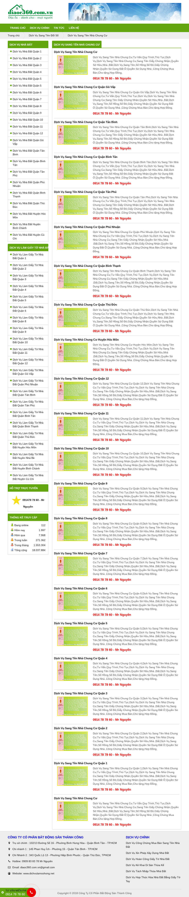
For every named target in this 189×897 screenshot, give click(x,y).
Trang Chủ (17, 27)
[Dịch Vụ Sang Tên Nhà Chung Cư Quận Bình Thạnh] (72, 278)
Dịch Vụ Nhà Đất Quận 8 (27, 106)
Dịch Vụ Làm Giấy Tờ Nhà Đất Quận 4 (28, 288)
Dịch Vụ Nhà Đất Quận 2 (27, 58)
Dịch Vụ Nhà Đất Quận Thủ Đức (29, 205)
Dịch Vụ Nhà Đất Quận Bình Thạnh (29, 194)
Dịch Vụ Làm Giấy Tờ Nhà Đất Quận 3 (28, 277)
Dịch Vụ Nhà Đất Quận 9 (27, 112)
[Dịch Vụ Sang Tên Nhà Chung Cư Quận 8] (72, 531)
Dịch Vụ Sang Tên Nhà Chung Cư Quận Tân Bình (85, 122)
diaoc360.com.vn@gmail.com (37, 867)
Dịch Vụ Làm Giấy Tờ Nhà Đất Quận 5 (28, 298)
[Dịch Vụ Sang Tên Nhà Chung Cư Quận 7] (72, 566)
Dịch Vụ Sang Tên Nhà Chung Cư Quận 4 (80, 658)
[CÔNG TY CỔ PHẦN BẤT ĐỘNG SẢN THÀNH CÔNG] (38, 11)
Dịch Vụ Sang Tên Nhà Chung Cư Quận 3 (80, 693)
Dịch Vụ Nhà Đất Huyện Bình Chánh (26, 226)
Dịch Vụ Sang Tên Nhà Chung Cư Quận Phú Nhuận (87, 226)
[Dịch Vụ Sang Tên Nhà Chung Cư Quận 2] (72, 741)
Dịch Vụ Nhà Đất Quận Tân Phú (29, 173)
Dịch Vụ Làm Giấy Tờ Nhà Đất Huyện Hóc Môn (28, 445)
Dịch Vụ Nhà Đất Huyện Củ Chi (28, 236)
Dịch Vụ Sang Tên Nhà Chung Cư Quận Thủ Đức (85, 304)
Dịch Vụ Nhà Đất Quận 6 (27, 92)
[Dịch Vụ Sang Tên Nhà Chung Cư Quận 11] (72, 426)
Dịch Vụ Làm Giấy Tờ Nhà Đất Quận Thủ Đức (28, 435)
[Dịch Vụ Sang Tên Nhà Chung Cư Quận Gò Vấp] (72, 100)
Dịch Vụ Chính (39, 27)
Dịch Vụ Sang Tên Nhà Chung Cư (75, 51)
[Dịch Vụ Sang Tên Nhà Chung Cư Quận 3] (72, 706)
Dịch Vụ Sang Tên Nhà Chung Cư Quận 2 (80, 728)
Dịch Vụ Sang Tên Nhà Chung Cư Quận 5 (80, 623)
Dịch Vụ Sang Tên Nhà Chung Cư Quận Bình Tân (85, 156)
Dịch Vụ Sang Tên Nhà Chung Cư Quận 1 (80, 763)
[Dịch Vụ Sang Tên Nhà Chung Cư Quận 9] (72, 496)
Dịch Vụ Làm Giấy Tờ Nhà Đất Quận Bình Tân (28, 414)
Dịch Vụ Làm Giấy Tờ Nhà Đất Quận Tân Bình (28, 393)
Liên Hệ (74, 27)
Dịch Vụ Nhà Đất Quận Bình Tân (29, 163)
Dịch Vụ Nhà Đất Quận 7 (27, 99)
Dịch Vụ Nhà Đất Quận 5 (27, 78)
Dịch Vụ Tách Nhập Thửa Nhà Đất (146, 871)
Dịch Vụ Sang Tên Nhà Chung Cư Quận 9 (80, 483)
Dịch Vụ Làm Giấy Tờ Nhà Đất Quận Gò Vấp (28, 372)
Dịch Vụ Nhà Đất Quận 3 (27, 65)
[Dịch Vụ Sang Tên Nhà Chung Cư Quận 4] (72, 671)
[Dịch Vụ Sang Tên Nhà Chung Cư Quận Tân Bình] (72, 135)
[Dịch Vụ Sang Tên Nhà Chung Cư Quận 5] (72, 636)
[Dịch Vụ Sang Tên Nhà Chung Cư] (72, 65)
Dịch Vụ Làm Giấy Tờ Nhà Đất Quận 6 (28, 309)
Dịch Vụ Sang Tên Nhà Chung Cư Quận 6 (80, 588)
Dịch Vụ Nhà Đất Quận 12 (28, 133)
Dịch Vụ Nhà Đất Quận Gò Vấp (28, 142)
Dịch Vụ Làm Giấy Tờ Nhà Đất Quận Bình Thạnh (28, 424)
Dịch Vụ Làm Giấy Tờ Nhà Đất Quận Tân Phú (28, 403)
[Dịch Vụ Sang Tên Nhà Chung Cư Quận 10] (72, 461)
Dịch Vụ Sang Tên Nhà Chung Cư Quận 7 (80, 553)
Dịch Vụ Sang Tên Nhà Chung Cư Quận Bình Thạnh (87, 265)
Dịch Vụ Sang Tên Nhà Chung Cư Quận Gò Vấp (84, 87)
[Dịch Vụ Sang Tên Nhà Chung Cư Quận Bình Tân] (72, 170)
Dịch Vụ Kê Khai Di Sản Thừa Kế (145, 865)
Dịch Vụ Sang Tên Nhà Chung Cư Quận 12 (81, 378)
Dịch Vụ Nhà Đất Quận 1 (27, 51)
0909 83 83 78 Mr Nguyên (37, 861)
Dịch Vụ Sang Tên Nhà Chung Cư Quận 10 (81, 448)
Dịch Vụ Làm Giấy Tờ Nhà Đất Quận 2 (28, 267)
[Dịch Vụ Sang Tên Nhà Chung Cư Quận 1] (72, 776)
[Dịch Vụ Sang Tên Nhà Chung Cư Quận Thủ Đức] (72, 317)
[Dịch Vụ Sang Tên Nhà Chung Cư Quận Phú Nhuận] (72, 240)
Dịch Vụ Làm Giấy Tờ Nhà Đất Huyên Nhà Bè (28, 456)
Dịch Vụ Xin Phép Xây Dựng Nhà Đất (147, 852)
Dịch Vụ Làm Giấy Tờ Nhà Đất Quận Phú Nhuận (28, 382)
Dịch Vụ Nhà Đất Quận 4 (27, 71)
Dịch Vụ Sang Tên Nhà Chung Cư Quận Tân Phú (85, 191)
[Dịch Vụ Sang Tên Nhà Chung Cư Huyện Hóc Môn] (72, 352)
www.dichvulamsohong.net (38, 873)
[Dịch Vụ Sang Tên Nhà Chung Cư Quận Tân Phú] (72, 205)
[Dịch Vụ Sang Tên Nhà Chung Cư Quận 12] (72, 391)
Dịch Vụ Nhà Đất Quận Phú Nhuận (29, 184)
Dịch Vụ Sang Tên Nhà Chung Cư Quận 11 (81, 413)
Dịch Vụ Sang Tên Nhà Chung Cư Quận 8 (80, 518)
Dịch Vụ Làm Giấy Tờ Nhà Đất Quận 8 (28, 319)
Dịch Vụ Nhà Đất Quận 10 (28, 119)
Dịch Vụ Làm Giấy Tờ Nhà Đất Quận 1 (28, 256)
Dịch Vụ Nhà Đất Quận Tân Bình (29, 152)
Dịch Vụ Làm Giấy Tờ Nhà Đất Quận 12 (28, 361)
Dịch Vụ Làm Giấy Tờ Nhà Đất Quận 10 (28, 340)
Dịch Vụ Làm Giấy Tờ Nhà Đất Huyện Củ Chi (28, 477)
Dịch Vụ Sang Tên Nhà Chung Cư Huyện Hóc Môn (86, 339)
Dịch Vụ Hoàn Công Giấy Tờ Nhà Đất (147, 859)
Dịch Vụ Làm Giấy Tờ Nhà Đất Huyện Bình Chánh (28, 466)
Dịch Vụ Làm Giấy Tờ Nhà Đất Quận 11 (28, 351)
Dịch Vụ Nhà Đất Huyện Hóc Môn (29, 215)
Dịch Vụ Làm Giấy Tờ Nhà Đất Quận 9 (28, 330)
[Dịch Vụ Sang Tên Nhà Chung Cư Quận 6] (72, 601)
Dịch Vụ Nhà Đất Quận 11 (28, 126)
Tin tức (59, 27)
